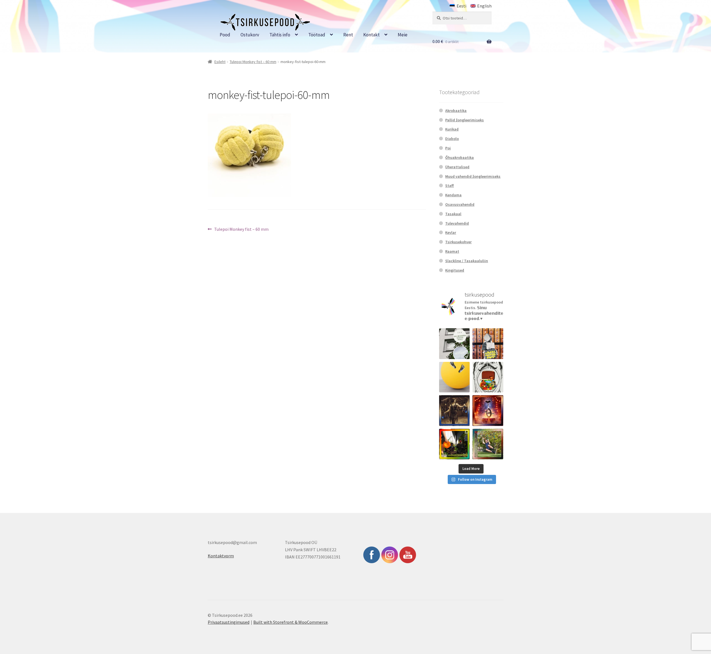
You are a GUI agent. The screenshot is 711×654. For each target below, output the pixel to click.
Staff (449, 185)
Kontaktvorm (221, 555)
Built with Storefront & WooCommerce (290, 622)
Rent (348, 35)
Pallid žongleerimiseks (464, 119)
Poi (448, 148)
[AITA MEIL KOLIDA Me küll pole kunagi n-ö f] (487, 343)
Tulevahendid (457, 223)
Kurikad (452, 129)
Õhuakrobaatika (459, 157)
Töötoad (316, 35)
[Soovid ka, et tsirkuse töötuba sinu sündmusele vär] (454, 444)
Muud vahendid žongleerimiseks (472, 176)
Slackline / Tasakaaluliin (466, 260)
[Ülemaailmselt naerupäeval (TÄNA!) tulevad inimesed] (487, 377)
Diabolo (452, 138)
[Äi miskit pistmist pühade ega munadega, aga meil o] (454, 410)
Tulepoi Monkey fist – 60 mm (253, 61)
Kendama (453, 194)
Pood (225, 35)
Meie (402, 35)
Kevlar (450, 232)
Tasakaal (453, 213)
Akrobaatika (456, 110)
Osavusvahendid (459, 204)
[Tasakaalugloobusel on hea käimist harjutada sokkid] (454, 377)
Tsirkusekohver (458, 241)
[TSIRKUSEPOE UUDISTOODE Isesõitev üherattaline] (487, 410)
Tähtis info (279, 35)
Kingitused (454, 270)
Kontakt (371, 35)
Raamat (452, 251)
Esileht (220, 61)
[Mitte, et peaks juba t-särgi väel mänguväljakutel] (487, 444)
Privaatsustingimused (228, 622)
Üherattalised (457, 166)
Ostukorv (250, 35)
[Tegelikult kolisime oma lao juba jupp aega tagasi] (454, 343)
